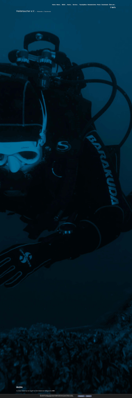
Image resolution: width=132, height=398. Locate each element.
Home (54, 4)
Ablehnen (88, 396)
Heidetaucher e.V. (25, 11)
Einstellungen (49, 396)
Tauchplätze (83, 4)
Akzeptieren (81, 396)
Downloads (104, 4)
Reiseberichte (92, 4)
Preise (99, 4)
